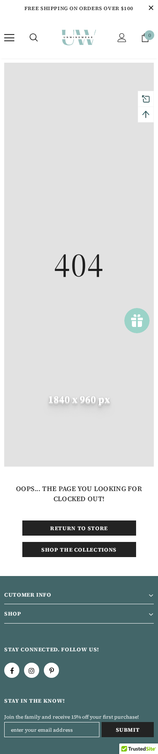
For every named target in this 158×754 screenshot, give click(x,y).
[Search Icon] (33, 38)
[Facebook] (11, 670)
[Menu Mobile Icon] (9, 38)
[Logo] (79, 37)
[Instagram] (31, 670)
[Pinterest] (51, 670)
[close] (151, 8)
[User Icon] (122, 37)
